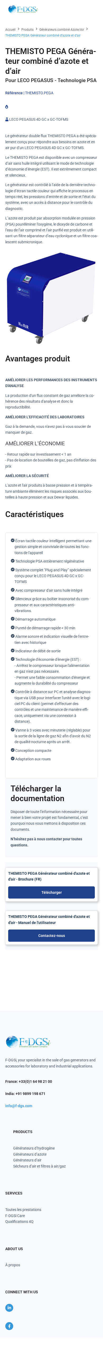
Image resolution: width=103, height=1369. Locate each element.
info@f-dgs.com (18, 1106)
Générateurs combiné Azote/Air (61, 30)
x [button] (98, 1341)
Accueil (10, 30)
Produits (27, 30)
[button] (90, 9)
